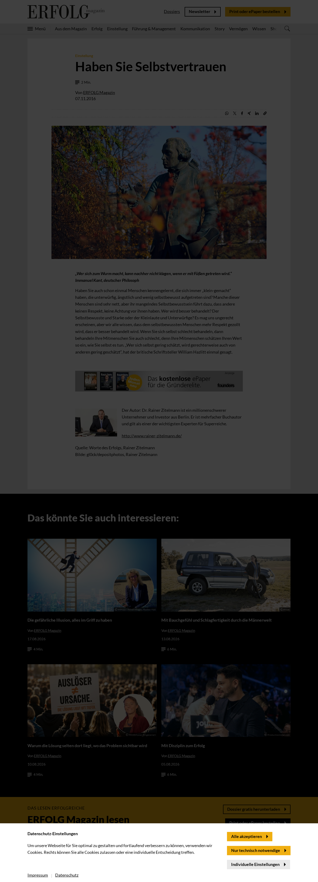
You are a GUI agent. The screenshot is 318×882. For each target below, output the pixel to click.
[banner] (159, 441)
